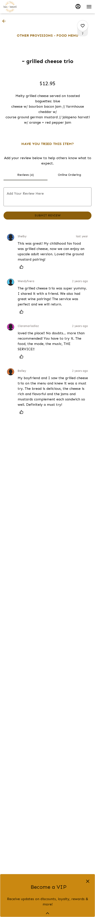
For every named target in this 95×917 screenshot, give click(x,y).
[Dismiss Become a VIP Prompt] (87, 881)
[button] (5, 21)
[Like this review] (22, 267)
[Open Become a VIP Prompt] (47, 913)
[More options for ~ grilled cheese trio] (82, 25)
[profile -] (78, 6)
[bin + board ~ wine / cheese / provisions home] (23, 6)
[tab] (26, 175)
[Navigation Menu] (89, 6)
